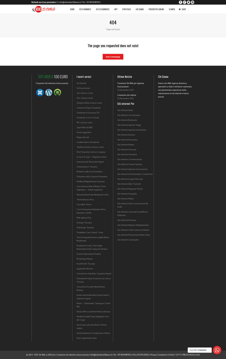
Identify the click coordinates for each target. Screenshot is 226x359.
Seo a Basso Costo (85, 93)
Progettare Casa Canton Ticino (90, 232)
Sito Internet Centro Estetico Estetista (133, 230)
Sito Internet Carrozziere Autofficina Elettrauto (132, 214)
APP (115, 9)
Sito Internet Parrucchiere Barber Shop (133, 235)
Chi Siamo (140, 9)
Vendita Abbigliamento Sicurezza (91, 181)
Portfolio (126, 9)
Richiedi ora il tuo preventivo (44, 2)
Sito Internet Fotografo (127, 193)
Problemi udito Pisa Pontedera (90, 171)
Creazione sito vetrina (126, 95)
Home (72, 9)
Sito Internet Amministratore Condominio (135, 174)
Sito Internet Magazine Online (130, 189)
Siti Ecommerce (83, 88)
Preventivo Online (156, 9)
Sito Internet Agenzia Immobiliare (131, 130)
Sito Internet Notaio (125, 144)
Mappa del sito (83, 137)
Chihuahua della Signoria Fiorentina (92, 176)
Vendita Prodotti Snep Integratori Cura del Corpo (93, 318)
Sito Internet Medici (125, 198)
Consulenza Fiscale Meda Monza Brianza (91, 288)
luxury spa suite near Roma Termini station (92, 327)
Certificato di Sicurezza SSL (88, 112)
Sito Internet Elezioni (126, 135)
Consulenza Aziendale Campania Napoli (94, 273)
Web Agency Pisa (84, 217)
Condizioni (162, 354)
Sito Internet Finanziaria (127, 139)
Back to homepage (113, 56)
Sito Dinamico (85, 9)
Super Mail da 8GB (84, 127)
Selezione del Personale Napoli (90, 162)
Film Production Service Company (91, 152)
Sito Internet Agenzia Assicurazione (132, 169)
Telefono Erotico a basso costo (90, 147)
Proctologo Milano (85, 259)
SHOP (184, 9)
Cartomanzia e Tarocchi (87, 166)
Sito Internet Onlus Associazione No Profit (132, 205)
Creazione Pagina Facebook (89, 108)
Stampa (172, 9)
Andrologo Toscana (85, 227)
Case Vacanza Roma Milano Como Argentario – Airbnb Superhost (91, 188)
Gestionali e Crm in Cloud (88, 117)
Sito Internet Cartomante (128, 240)
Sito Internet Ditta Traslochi (129, 184)
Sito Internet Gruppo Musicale (130, 179)
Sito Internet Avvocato (126, 149)
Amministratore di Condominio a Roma (93, 333)
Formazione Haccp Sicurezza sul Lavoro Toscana (94, 280)
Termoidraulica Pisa (85, 199)
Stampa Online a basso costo (89, 103)
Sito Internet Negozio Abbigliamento (133, 225)
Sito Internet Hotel (125, 110)
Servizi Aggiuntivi (84, 132)
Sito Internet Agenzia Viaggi (129, 125)
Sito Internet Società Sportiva (129, 164)
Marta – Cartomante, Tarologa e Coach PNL (93, 305)
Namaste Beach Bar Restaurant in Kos (93, 194)
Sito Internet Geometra (127, 154)
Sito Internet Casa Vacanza (128, 115)
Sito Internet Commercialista (129, 159)
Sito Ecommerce (102, 9)
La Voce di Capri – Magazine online (92, 157)
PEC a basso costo (84, 122)
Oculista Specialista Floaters (89, 254)
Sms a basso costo (85, 98)
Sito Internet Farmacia (126, 220)
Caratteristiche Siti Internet (88, 142)
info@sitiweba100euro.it (70, 2)
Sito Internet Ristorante (127, 120)
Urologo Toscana (84, 222)
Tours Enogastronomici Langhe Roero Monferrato (93, 239)
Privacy (153, 354)
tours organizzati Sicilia (87, 338)
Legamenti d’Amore (85, 268)
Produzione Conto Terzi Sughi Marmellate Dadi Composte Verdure (92, 247)
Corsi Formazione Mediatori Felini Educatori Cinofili (91, 211)
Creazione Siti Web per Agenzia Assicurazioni (130, 85)
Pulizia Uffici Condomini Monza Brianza (93, 311)
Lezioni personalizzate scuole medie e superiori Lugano (93, 297)
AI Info (171, 354)
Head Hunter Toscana (86, 263)
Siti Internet (81, 83)
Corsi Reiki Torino (84, 204)
